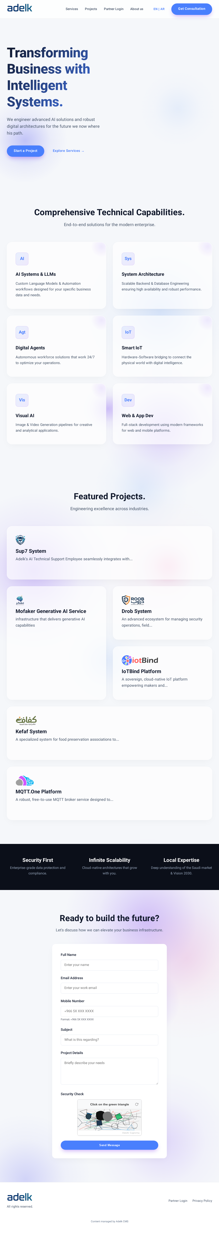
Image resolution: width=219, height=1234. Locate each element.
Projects (91, 9)
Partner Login (113, 9)
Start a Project (25, 151)
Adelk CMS (122, 1222)
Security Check (72, 1094)
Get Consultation (191, 9)
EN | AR (159, 9)
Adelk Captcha (131, 1133)
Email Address (72, 978)
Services (72, 9)
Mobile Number (72, 1001)
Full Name (68, 955)
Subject (66, 1030)
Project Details (72, 1053)
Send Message (109, 1145)
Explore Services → (69, 151)
